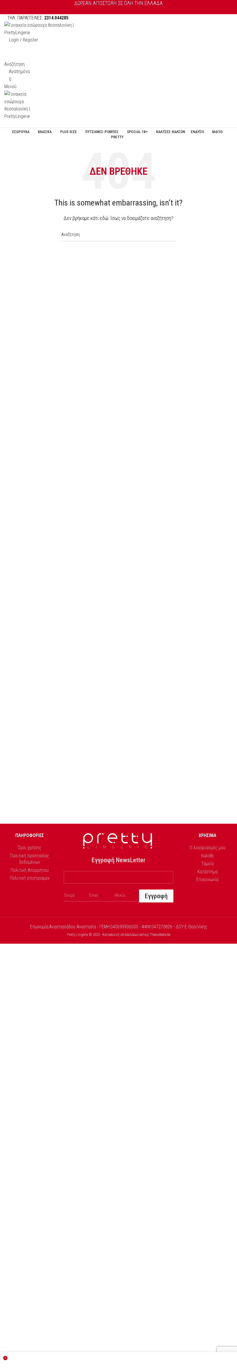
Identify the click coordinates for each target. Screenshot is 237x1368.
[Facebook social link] (112, 10)
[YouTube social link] (125, 10)
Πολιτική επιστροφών (30, 878)
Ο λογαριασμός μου (207, 847)
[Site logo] (40, 28)
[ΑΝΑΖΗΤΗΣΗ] (169, 234)
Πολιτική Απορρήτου (30, 870)
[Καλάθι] (6, 123)
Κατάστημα (207, 871)
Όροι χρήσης (29, 847)
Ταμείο (207, 863)
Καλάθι (207, 855)
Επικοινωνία (207, 879)
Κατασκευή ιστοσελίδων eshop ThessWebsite (136, 934)
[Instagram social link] (118, 10)
